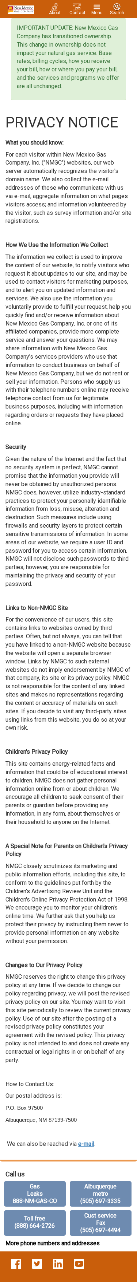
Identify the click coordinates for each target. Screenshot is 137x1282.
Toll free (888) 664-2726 (35, 1222)
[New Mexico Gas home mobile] (19, 9)
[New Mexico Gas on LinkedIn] (58, 1263)
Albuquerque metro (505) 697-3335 (100, 1193)
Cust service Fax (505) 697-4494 (100, 1223)
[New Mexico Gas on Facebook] (16, 1263)
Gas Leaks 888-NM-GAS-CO (35, 1193)
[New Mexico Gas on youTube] (79, 1263)
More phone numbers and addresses (52, 1243)
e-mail (86, 1143)
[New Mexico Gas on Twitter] (37, 1263)
